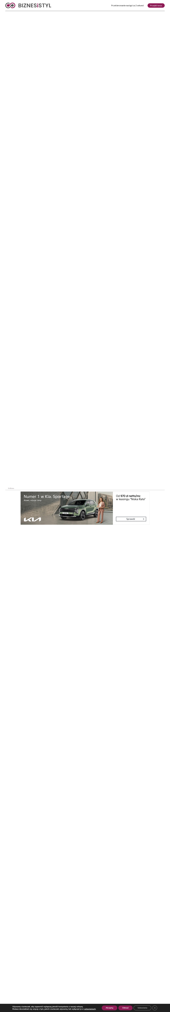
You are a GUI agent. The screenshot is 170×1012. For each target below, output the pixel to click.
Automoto (141, 13)
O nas (8, 995)
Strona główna (10, 74)
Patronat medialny (108, 995)
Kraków (158, 13)
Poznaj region (96, 13)
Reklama (30, 995)
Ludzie (114, 13)
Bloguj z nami (78, 995)
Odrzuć (125, 1008)
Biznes (20, 13)
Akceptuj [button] (109, 1008)
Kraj (8, 13)
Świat (33, 13)
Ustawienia (142, 1008)
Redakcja (52, 995)
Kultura (76, 13)
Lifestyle (48, 13)
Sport (62, 13)
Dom (126, 13)
